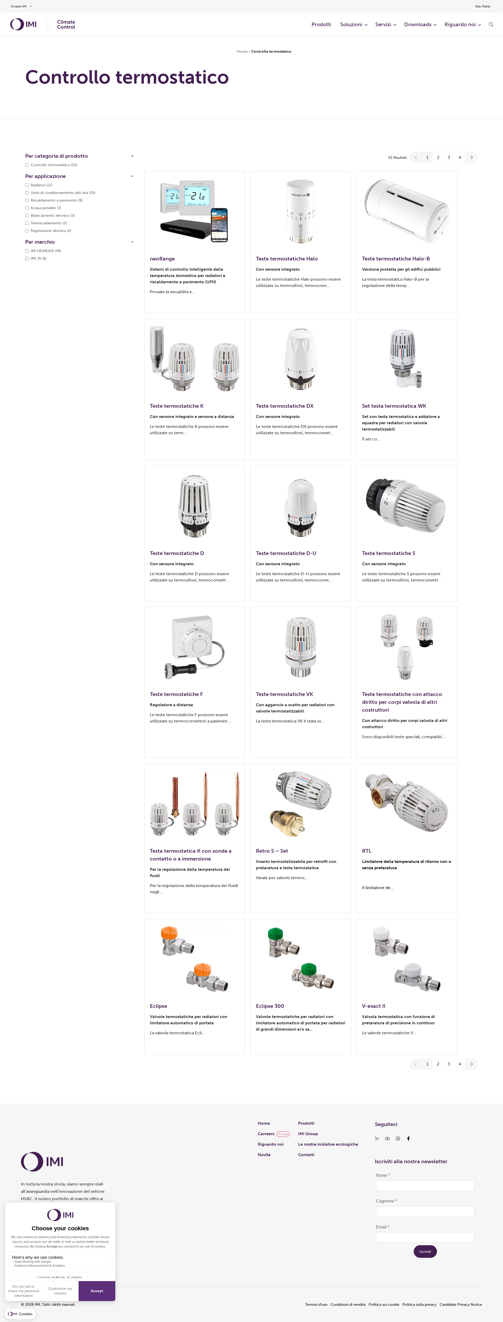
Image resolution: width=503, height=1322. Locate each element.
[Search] (491, 24)
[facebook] (408, 1138)
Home (242, 51)
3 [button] (449, 157)
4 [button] (459, 157)
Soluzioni (351, 24)
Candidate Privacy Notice (461, 1304)
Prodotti (306, 1123)
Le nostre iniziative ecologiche (328, 1144)
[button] (416, 157)
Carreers (266, 1133)
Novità (264, 1154)
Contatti (306, 1154)
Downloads (417, 24)
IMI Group (308, 1133)
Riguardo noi (270, 1144)
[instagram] (398, 1138)
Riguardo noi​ (460, 24)
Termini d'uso (316, 1304)
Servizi (383, 24)
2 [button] (438, 157)
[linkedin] (377, 1138)
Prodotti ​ (321, 24)
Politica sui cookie (384, 1304)
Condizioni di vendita (348, 1304)
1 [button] (428, 157)
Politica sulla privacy (419, 1304)
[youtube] (387, 1138)
